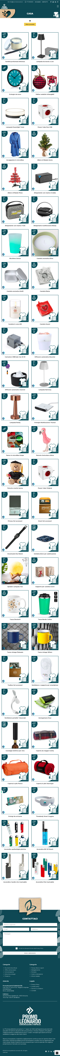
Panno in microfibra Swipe (15, 455)
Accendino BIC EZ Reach (45, 849)
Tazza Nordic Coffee (45, 619)
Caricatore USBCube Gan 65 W (15, 357)
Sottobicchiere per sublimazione (45, 554)
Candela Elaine (45, 291)
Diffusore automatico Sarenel (15, 390)
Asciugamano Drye (45, 718)
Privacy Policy (39, 948)
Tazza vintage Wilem (45, 652)
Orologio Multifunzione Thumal (45, 422)
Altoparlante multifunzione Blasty (45, 225)
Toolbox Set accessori (15, 685)
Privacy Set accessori (15, 521)
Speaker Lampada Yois (15, 586)
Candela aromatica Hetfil (15, 291)
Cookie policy (35, 986)
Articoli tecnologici (10, 974)
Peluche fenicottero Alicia (45, 455)
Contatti (33, 990)
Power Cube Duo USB (45, 127)
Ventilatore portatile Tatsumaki (15, 718)
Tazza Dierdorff (15, 619)
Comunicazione (9, 972)
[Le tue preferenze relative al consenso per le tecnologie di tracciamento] (1, 792)
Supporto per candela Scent (44, 586)
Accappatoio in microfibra (15, 160)
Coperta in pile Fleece (15, 783)
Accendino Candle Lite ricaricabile (15, 882)
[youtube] (53, 1)
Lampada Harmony (45, 390)
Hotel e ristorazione (37, 974)
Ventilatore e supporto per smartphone (45, 685)
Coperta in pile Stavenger (45, 783)
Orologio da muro (15, 94)
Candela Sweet (45, 324)
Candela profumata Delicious (15, 61)
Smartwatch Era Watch (15, 554)
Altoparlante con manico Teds (15, 225)
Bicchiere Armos (15, 258)
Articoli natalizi (35, 976)
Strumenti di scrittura (11, 968)
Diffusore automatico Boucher (45, 357)
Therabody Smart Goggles (45, 816)
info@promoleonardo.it (16, 2)
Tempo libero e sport (37, 968)
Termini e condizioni (37, 988)
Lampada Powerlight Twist (15, 127)
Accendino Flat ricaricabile (45, 882)
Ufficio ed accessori (10, 970)
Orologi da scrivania (15, 816)
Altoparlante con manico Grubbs (45, 193)
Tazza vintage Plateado (15, 652)
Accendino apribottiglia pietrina (15, 849)
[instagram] (57, 1)
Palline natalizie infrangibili (45, 94)
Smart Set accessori (45, 521)
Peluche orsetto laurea (15, 488)
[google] (51, 2)
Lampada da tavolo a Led (45, 61)
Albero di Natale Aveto (45, 160)
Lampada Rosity (15, 422)
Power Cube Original (45, 488)
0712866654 (29, 2)
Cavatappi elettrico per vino (15, 751)
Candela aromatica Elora (45, 258)
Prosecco (7, 976)
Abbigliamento (35, 970)
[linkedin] (55, 1)
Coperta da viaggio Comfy (45, 751)
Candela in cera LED (15, 324)
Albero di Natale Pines (15, 193)
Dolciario (33, 972)
